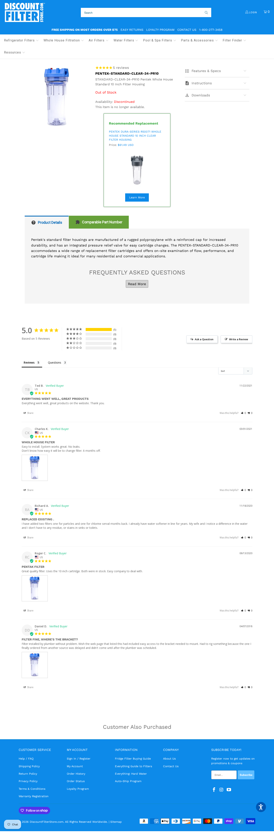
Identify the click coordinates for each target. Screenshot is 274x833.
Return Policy (28, 773)
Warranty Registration (34, 796)
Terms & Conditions (32, 788)
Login (252, 12)
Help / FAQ (26, 758)
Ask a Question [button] (204, 339)
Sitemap (116, 821)
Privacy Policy (28, 781)
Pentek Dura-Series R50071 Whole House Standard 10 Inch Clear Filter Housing (135, 135)
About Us (169, 758)
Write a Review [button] (238, 339)
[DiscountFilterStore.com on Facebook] (214, 790)
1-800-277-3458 (210, 30)
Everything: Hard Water (131, 773)
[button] (21, 40)
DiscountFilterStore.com (46, 821)
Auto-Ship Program (128, 781)
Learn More (137, 197)
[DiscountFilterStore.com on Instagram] (222, 790)
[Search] (206, 12)
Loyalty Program (160, 30)
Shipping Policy (29, 766)
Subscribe (246, 775)
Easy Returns (132, 30)
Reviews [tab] (29, 362)
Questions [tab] (54, 362)
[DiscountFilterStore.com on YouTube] (229, 790)
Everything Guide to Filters (133, 766)
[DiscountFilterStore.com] (24, 12)
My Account (75, 766)
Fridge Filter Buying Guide (133, 758)
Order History (76, 773)
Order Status (76, 781)
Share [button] (29, 413)
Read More (137, 284)
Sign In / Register (78, 758)
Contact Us (186, 30)
